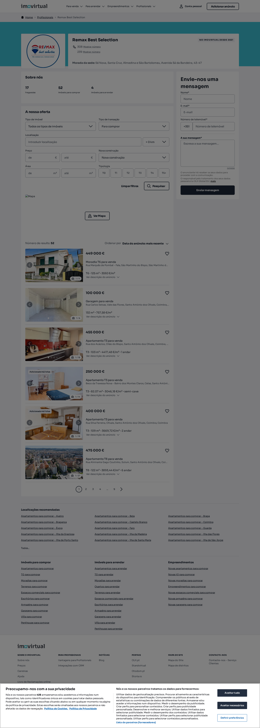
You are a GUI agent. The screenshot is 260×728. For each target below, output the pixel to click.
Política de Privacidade (83, 708)
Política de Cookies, (56, 708)
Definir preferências (232, 717)
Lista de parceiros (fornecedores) (136, 722)
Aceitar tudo (232, 692)
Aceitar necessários (232, 705)
